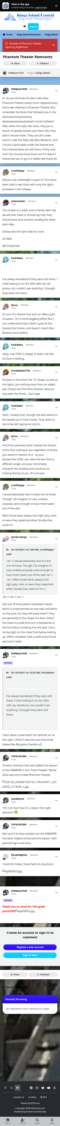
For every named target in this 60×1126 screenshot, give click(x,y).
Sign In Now (30, 955)
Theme (23, 1103)
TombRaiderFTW (20, 370)
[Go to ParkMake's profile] (6, 259)
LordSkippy (17, 170)
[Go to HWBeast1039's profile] (4, 73)
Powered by (30, 1111)
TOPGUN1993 (18, 756)
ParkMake (17, 258)
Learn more (6, 5)
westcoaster (18, 201)
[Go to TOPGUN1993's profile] (6, 758)
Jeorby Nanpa (19, 537)
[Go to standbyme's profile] (6, 800)
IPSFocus (35, 1103)
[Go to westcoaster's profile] (6, 203)
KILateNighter (19, 854)
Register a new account (30, 947)
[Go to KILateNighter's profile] (6, 856)
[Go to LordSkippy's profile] (6, 172)
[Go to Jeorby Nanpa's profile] (6, 538)
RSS (44, 1097)
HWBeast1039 (16, 72)
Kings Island (43, 72)
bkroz (14, 305)
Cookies (32, 1097)
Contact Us (18, 1097)
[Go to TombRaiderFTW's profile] (6, 372)
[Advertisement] (30, 1048)
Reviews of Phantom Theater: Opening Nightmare (23, 45)
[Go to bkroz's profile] (6, 307)
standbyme (17, 798)
